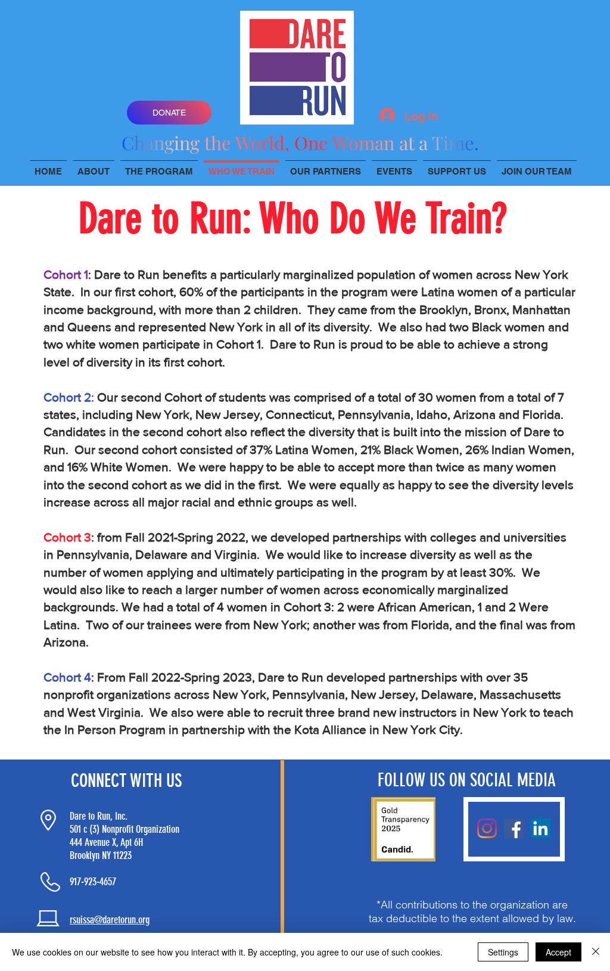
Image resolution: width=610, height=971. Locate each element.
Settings (503, 952)
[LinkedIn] (540, 828)
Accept (558, 952)
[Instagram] (487, 828)
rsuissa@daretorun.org (110, 919)
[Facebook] (514, 828)
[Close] (596, 951)
